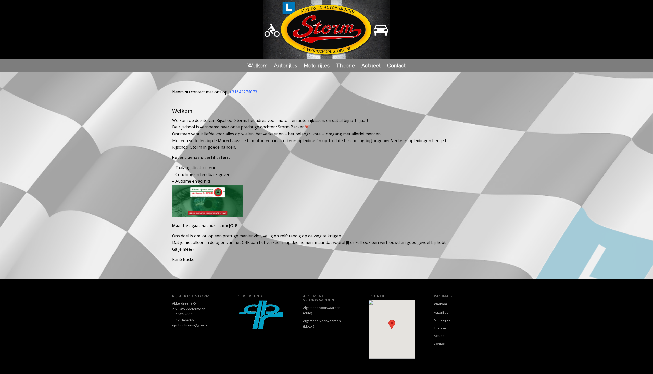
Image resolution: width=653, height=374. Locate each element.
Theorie (440, 328)
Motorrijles (442, 320)
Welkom (440, 304)
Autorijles (441, 312)
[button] (391, 324)
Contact (440, 343)
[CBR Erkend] (261, 328)
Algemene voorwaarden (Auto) (322, 310)
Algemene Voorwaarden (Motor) (322, 324)
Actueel (439, 335)
